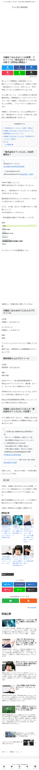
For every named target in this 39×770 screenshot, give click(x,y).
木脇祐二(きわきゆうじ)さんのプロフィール (18, 131)
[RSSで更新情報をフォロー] (28, 600)
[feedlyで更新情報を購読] (10, 600)
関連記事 (9, 144)
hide (23, 124)
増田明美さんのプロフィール (13, 133)
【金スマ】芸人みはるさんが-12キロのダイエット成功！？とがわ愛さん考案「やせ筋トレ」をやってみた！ (28, 534)
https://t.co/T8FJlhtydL (13, 455)
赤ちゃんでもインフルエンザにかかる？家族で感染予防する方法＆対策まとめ (17, 561)
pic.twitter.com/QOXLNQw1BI (14, 166)
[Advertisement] (19, 32)
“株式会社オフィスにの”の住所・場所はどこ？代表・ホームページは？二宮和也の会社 (6, 532)
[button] (35, 402)
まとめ (5, 142)
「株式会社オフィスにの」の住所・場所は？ (18, 128)
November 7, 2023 (26, 174)
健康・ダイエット (8, 574)
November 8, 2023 (10, 462)
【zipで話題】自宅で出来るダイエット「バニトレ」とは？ (6, 560)
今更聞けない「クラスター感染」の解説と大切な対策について (17, 531)
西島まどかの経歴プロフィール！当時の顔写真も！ (28, 560)
